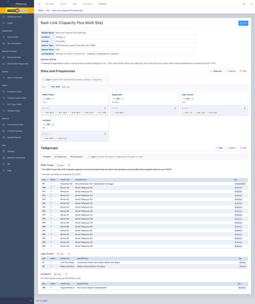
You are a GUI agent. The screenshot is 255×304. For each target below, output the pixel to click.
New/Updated (76, 157)
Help (9, 170)
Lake (184, 102)
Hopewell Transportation (52, 63)
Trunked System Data (16, 98)
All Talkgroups (60, 157)
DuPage (115, 102)
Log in (48, 79)
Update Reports (14, 137)
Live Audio (87, 4)
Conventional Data (15, 124)
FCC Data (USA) (14, 104)
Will (43, 128)
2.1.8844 (44, 301)
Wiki (74, 4)
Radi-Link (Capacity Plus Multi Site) (67, 10)
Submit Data (12, 37)
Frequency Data (14, 91)
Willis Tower (48, 94)
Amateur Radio (13, 111)
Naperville (117, 94)
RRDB (40, 10)
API (8, 164)
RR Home (50, 4)
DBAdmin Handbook (16, 158)
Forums (63, 4)
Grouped (46, 157)
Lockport (46, 120)
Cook (44, 102)
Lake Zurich (187, 94)
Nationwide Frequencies (17, 64)
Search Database (14, 77)
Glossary (11, 151)
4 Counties (60, 41)
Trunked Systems (15, 131)
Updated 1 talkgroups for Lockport (103, 54)
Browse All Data (14, 57)
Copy (62, 165)
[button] (244, 4)
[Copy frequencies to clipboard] (105, 108)
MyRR (9, 23)
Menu (245, 23)
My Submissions (14, 43)
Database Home (14, 17)
